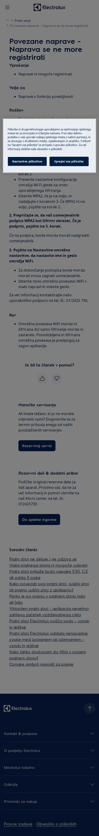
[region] (50, 145)
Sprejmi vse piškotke (69, 161)
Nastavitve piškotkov (27, 161)
